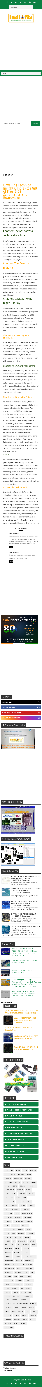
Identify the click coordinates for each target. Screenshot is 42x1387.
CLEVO (14, 1186)
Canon (27, 1178)
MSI (27, 1272)
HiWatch (27, 1237)
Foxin (17, 1213)
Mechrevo (29, 1261)
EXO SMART (15, 1210)
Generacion (19, 1221)
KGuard (25, 1253)
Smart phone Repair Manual (24, 1304)
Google (25, 1225)
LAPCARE (8, 1257)
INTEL (34, 1245)
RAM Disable (26, 1288)
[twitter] (11, 2)
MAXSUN (19, 1261)
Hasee (7, 1233)
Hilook (18, 1237)
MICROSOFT (27, 1265)
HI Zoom (30, 1233)
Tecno (31, 1308)
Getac (7, 1225)
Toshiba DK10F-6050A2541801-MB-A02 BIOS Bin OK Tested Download (26, 890)
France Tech (27, 1213)
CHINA (33, 1182)
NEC (32, 1272)
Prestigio (18, 1284)
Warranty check (20, 1320)
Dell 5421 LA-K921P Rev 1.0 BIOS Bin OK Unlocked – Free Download (24, 902)
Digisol (31, 1194)
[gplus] (34, 2)
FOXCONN (8, 1213)
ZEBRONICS (9, 1327)
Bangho (21, 1174)
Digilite (22, 1194)
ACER (6, 1170)
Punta (7, 1288)
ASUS (7, 1174)
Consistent (9, 1190)
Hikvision (8, 1237)
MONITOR (29, 1268)
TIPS (27, 1312)
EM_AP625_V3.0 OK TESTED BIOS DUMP (23, 914)
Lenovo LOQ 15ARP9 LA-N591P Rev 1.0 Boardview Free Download (25, 1020)
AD (12, 1170)
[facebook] (7, 2)
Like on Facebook (9, 707)
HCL (13, 1233)
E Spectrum (9, 1202)
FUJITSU (18, 1217)
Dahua (28, 1190)
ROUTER (7, 1296)
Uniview (33, 1316)
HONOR (7, 1241)
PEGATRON (29, 1280)
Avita (13, 1174)
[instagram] (25, 2)
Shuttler (24, 1300)
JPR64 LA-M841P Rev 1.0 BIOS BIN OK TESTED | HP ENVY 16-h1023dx (25, 927)
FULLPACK (27, 1217)
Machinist (31, 1257)
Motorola (19, 1272)
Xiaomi (23, 1323)
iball (7, 1245)
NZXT (22, 1276)
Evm (6, 1210)
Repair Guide (26, 1292)
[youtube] (30, 2)
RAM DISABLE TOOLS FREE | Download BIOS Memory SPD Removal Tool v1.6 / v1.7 (24, 994)
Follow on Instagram (11, 718)
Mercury (16, 1265)
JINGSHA (8, 1253)
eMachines (27, 1202)
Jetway (17, 1249)
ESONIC (30, 1206)
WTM (16, 1323)
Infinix (26, 1245)
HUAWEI (32, 1241)
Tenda (7, 1312)
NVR (15, 1276)
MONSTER (8, 1272)
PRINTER (28, 1284)
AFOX (18, 1170)
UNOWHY (8, 1320)
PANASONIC (9, 1280)
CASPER (25, 1182)
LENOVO (17, 1257)
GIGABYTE (15, 1225)
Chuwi (7, 1186)
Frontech (8, 1217)
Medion (7, 1265)
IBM (13, 1245)
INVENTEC (8, 1249)
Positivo (8, 1284)
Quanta (15, 1288)
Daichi (7, 1194)
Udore (24, 1316)
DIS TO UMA (9, 1198)
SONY (17, 1308)
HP (14, 1241)
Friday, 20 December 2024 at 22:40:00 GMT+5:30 (24, 536)
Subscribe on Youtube (11, 712)
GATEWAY (8, 1221)
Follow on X (7, 702)
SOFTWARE (8, 1308)
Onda (29, 1276)
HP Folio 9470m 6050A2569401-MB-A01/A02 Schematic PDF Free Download (26, 877)
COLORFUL (23, 1186)
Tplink (16, 1316)
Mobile (20, 1268)
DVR (24, 1198)
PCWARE (19, 1280)
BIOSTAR (8, 1178)
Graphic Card (10, 1229)
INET (18, 1245)
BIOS (29, 1174)
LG (23, 1257)
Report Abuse (6, 1002)
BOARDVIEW (18, 1178)
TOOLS (34, 1312)
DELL (14, 1194)
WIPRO (32, 1320)
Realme (7, 1292)
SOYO (24, 1308)
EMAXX (7, 1206)
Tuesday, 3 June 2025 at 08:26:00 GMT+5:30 (22, 555)
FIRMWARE (25, 1210)
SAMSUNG (17, 1296)
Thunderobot (17, 1312)
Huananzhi (22, 1241)
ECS (18, 1202)
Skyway (7, 1304)
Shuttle (15, 1300)
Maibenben (9, 1261)
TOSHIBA (8, 1316)
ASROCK (33, 1170)
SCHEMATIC (27, 1296)
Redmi (15, 1292)
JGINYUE (26, 1249)
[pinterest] (16, 2)
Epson (22, 1206)
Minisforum (9, 1268)
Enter (14, 1206)
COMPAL (33, 1186)
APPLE (25, 1170)
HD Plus (21, 1233)
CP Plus (20, 1190)
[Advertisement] (21, 47)
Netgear (8, 1276)
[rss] (21, 2)
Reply (11, 547)
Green (20, 1229)
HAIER (28, 1229)
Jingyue (17, 1253)
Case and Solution (12, 1182)
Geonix (29, 1221)
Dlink (18, 1198)
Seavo (7, 1300)
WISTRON (8, 1323)
